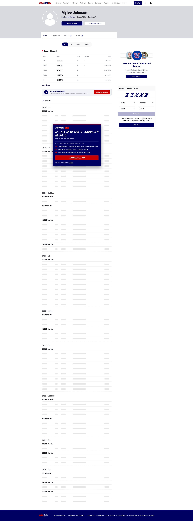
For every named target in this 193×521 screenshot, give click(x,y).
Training (106, 3)
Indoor (78, 44)
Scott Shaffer (80, 515)
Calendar (75, 3)
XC (71, 44)
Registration (116, 3)
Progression (55, 36)
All (65, 44)
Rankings (66, 3)
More (124, 3)
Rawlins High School (68, 17)
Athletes (83, 3)
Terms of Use (109, 515)
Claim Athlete (72, 23)
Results (58, 3)
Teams (90, 3)
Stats (45, 36)
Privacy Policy (100, 515)
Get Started (136, 76)
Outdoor (87, 44)
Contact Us (90, 515)
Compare (136, 114)
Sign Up (137, 3)
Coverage (98, 3)
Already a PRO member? (64, 162)
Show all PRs (46, 85)
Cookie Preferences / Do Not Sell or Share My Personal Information (135, 515)
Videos (67, 36)
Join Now (136, 125)
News (79, 36)
